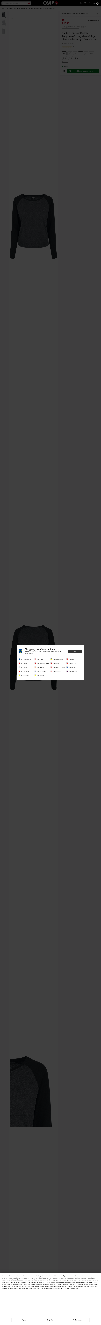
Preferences (77, 1320)
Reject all (50, 1320)
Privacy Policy (74, 1288)
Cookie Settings (33, 1288)
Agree (24, 1320)
